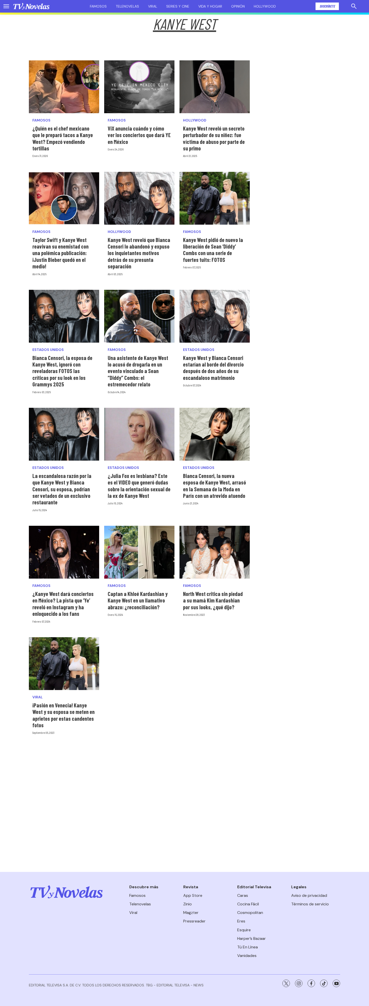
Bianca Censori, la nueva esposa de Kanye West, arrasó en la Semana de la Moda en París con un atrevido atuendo (214, 485)
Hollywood (265, 6)
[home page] (31, 6)
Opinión (238, 6)
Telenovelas (127, 6)
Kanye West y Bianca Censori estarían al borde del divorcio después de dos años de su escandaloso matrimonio (213, 367)
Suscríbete (327, 6)
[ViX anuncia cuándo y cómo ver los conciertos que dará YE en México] (139, 86)
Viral (152, 6)
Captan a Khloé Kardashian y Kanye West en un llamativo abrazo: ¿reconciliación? (138, 600)
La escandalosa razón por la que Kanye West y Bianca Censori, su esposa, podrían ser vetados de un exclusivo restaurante (61, 489)
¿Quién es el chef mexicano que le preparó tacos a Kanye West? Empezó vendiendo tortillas (62, 138)
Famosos (98, 6)
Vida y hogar (210, 6)
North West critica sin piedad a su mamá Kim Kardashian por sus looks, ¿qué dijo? (213, 600)
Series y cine (177, 6)
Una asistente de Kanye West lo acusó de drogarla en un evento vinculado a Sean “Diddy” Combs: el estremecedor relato (138, 371)
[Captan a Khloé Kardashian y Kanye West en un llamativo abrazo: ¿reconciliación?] (139, 552)
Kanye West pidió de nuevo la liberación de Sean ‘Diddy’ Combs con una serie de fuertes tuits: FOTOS (213, 249)
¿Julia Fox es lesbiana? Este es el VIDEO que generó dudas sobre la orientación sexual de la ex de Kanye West (139, 485)
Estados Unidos (48, 350)
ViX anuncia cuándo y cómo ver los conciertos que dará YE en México (139, 135)
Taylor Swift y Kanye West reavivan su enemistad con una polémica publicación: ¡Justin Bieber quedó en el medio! (60, 253)
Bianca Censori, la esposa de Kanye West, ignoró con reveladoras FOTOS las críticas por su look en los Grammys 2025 (62, 371)
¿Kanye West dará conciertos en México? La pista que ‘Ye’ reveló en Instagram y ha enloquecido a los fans (63, 603)
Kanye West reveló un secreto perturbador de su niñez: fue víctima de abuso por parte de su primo (214, 138)
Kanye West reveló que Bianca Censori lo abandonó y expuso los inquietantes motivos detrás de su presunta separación (139, 253)
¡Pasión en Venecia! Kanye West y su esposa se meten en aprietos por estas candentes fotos (63, 715)
